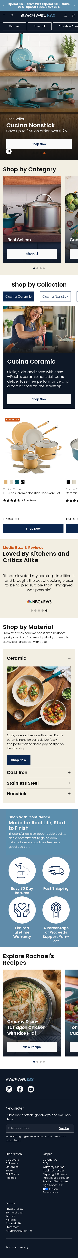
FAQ (45, 1163)
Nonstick (40, 26)
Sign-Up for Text (53, 1185)
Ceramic (14, 26)
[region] (39, 96)
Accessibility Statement (14, 1225)
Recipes (11, 1178)
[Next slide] (74, 6)
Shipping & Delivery (55, 1174)
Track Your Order (53, 1170)
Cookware (12, 1159)
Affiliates (11, 1220)
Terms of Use (14, 1212)
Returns (10, 1216)
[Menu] (4, 15)
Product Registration (56, 1178)
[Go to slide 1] (33, 153)
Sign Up (64, 1128)
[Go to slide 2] (37, 153)
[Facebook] (20, 1089)
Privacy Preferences (50, 1190)
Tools (9, 1170)
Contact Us (50, 1159)
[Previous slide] (4, 6)
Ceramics (12, 1167)
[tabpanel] (39, 419)
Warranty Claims (53, 1167)
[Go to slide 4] (44, 153)
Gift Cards (12, 1174)
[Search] (12, 15)
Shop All (32, 253)
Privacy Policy (14, 1209)
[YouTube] (31, 1089)
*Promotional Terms (19, 1230)
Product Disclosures (55, 1181)
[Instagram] (9, 1089)
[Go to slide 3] (41, 153)
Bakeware (12, 1163)
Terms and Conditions (48, 1136)
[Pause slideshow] (9, 151)
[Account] (66, 15)
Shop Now (39, 144)
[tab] (18, 296)
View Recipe (32, 1047)
